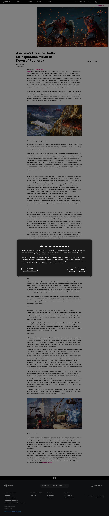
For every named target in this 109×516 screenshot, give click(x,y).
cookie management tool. (49, 253)
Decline (72, 269)
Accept (82, 269)
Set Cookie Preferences (30, 269)
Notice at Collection (65, 252)
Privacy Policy (53, 252)
